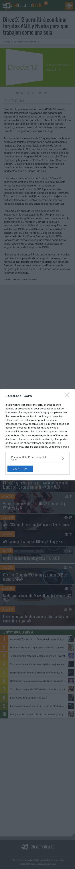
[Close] (67, 396)
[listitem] (37, 458)
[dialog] (37, 434)
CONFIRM (20, 468)
